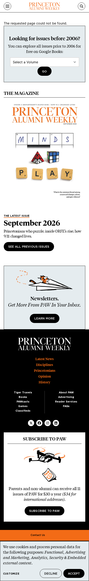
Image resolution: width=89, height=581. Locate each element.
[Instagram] (47, 423)
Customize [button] (11, 573)
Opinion (44, 376)
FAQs (66, 406)
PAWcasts (23, 401)
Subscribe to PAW (44, 511)
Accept (74, 573)
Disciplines (44, 365)
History (44, 382)
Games (23, 406)
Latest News (44, 359)
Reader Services (66, 401)
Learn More (44, 318)
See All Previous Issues (28, 246)
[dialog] (44, 561)
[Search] (81, 6)
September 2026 (32, 223)
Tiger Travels (23, 392)
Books (23, 397)
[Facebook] (39, 423)
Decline (50, 573)
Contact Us (38, 535)
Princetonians (44, 371)
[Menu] (7, 6)
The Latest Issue (16, 216)
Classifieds (23, 411)
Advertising (66, 397)
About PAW (66, 392)
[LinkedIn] (55, 423)
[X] (31, 423)
